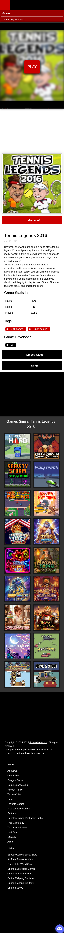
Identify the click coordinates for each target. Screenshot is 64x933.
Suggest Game (15, 780)
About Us (12, 771)
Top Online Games (17, 827)
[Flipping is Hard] (17, 446)
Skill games (17, 329)
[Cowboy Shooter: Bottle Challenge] (46, 446)
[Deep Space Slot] (17, 589)
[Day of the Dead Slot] (46, 589)
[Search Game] (59, 6)
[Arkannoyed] (46, 646)
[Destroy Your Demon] (17, 646)
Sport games (40, 329)
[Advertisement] (32, 131)
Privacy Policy (14, 789)
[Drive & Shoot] (46, 675)
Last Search (13, 832)
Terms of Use (14, 794)
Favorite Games (15, 804)
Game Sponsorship (17, 785)
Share (35, 365)
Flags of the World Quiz (19, 864)
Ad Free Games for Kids (20, 859)
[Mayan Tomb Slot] (46, 560)
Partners (11, 813)
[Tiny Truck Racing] (17, 503)
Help (10, 799)
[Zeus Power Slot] (46, 532)
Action (10, 841)
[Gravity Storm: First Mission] (17, 474)
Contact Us (13, 775)
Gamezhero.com (38, 742)
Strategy (11, 837)
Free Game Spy (15, 823)
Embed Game (34, 354)
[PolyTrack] (46, 474)
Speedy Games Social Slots (22, 854)
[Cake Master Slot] (17, 617)
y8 (12, 345)
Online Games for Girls (19, 873)
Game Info (34, 220)
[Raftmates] (17, 675)
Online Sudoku (15, 887)
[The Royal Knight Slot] (46, 617)
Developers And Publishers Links (25, 818)
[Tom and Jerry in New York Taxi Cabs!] (46, 503)
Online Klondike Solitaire (20, 883)
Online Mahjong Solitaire (20, 878)
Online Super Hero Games (21, 869)
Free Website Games (18, 808)
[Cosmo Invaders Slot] (17, 560)
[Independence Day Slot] (17, 532)
